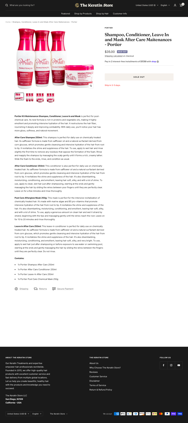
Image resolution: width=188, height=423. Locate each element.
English (164, 5)
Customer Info (120, 13)
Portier (109, 28)
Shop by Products (83, 13)
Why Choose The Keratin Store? (105, 367)
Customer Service (98, 376)
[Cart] (181, 5)
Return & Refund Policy (100, 389)
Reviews (93, 372)
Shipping (24, 288)
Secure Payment (65, 288)
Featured (65, 13)
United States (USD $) (146, 5)
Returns (43, 288)
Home (8, 22)
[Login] (175, 5)
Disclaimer (94, 381)
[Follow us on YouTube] (178, 365)
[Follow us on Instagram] (171, 365)
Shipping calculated (114, 56)
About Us (93, 363)
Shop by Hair (102, 13)
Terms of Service (97, 385)
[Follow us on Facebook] (163, 365)
